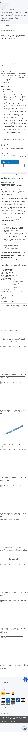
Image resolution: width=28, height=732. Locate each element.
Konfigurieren (4, 6)
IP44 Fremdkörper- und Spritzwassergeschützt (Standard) (17, 283)
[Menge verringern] (2, 165)
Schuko (14, 289)
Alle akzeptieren (4, 4)
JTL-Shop (8, 721)
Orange (14, 294)
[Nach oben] (0, 724)
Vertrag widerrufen (7, 707)
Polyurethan (15, 252)
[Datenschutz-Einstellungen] (0, 1)
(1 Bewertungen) (5, 82)
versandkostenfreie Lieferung (15, 148)
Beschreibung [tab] (4, 182)
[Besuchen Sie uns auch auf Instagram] (2, 711)
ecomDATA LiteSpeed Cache (20, 721)
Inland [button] (14, 155)
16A (13, 295)
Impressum (2, 22)
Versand (23, 713)
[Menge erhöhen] (26, 165)
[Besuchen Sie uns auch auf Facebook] (2, 709)
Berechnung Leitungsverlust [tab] (8, 184)
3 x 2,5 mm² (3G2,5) (16, 298)
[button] (16, 25)
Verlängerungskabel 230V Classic (14, 91)
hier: (14, 257)
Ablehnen (3, 7)
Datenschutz (10, 22)
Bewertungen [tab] (11, 182)
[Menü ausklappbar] (3, 25)
